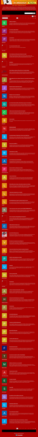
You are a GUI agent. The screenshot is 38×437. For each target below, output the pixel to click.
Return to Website (5, 11)
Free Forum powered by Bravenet (19, 433)
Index (9, 11)
